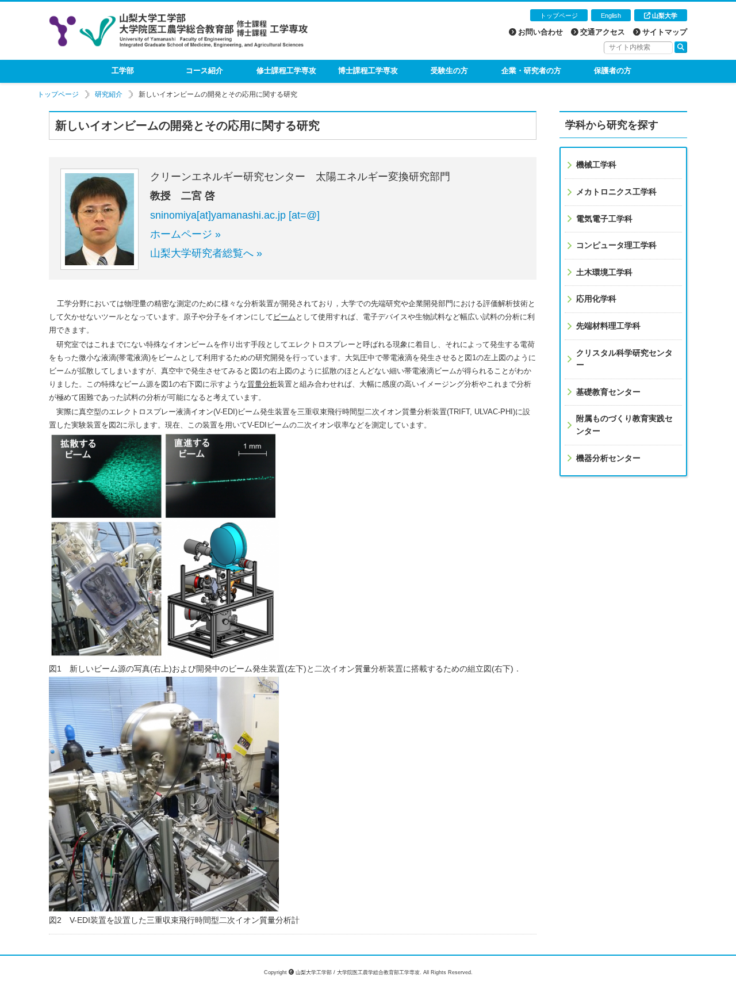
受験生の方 (449, 70)
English (611, 15)
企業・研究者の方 (531, 70)
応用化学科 (596, 298)
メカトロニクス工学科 (616, 191)
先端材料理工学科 (608, 325)
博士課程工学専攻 (368, 70)
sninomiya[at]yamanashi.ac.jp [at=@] (235, 215)
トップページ (559, 15)
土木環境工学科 (604, 272)
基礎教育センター (608, 391)
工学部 (123, 70)
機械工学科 (596, 164)
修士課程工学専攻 (286, 70)
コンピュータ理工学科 (616, 245)
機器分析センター (608, 458)
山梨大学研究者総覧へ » (206, 253)
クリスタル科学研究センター (624, 359)
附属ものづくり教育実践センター (624, 425)
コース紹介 (204, 70)
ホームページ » (185, 234)
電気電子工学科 (604, 218)
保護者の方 (612, 70)
